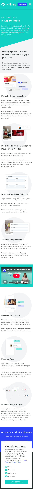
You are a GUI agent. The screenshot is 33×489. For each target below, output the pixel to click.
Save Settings (16, 482)
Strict (9, 467)
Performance (12, 473)
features (4, 17)
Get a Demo (22, 4)
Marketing (11, 476)
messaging (12, 17)
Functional (11, 470)
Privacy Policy (16, 462)
